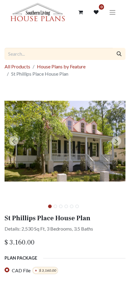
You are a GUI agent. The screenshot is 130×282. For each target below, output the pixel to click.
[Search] (119, 54)
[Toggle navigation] (112, 12)
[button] (14, 141)
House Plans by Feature (61, 66)
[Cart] (80, 12)
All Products (17, 66)
